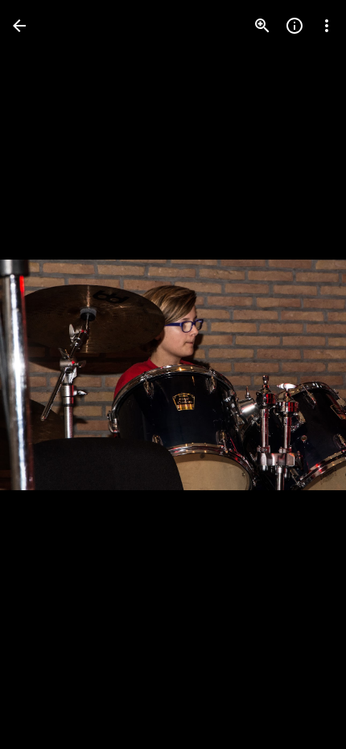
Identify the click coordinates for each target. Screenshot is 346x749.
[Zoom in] (262, 26)
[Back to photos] (19, 25)
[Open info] (294, 26)
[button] (45, 374)
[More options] (327, 26)
